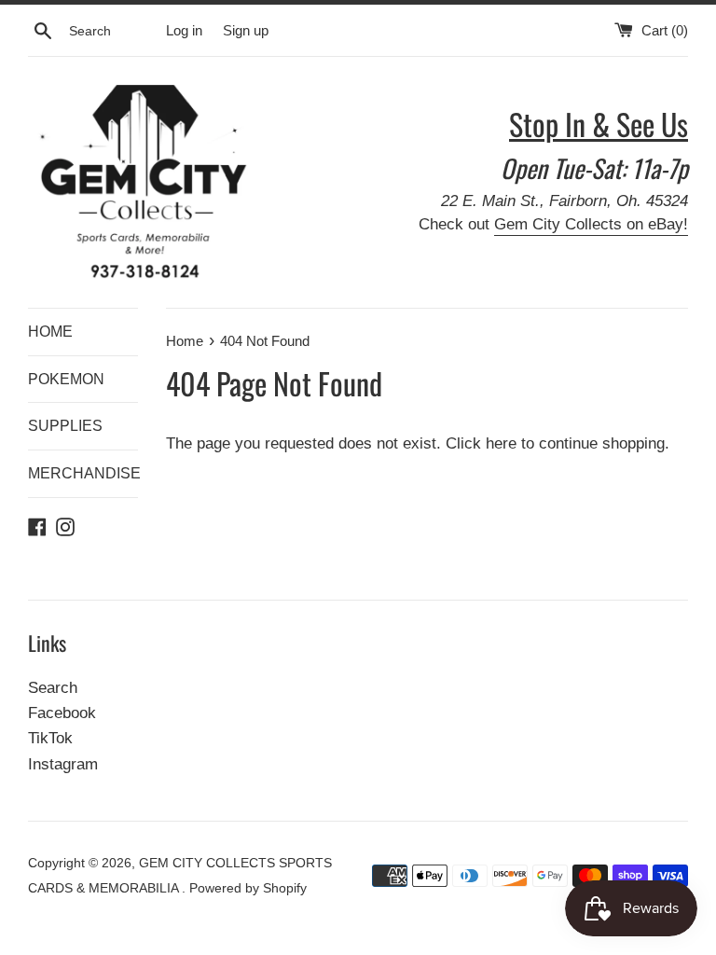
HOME (50, 331)
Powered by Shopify (248, 888)
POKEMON (66, 379)
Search (52, 688)
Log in (184, 30)
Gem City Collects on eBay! (591, 224)
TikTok (50, 738)
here (501, 443)
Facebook (62, 713)
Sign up (245, 30)
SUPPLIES (65, 426)
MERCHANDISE (83, 473)
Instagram (63, 764)
